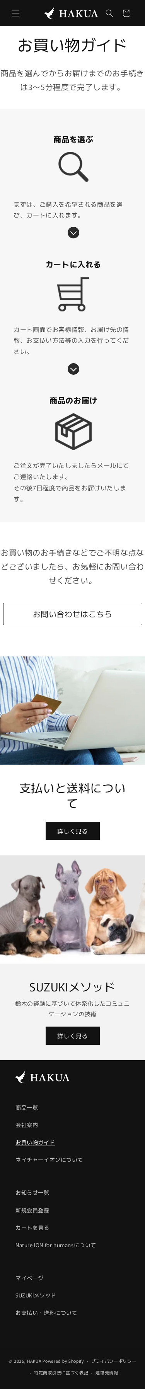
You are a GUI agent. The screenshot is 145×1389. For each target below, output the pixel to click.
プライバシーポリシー (113, 1361)
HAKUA (34, 1360)
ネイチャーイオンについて (49, 1159)
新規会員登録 (32, 1210)
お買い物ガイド (35, 1142)
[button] (15, 13)
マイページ (29, 1278)
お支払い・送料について (46, 1312)
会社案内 (26, 1125)
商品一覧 (26, 1107)
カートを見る (32, 1227)
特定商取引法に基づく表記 (61, 1372)
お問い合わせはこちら (73, 613)
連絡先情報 (107, 1372)
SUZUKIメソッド (35, 1295)
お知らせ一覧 (32, 1192)
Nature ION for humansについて (55, 1245)
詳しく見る (72, 830)
